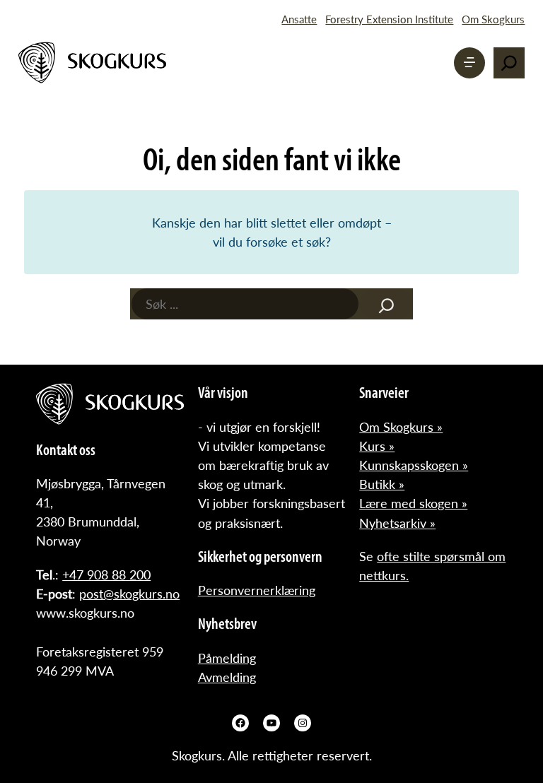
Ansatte (299, 18)
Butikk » (381, 484)
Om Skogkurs (493, 18)
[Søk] (386, 303)
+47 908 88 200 (106, 574)
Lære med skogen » (413, 503)
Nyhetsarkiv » (397, 522)
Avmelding (227, 676)
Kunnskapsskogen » (413, 464)
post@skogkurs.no (129, 593)
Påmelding (227, 657)
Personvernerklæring (256, 590)
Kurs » (377, 445)
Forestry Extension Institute (389, 18)
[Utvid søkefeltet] (509, 62)
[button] (469, 63)
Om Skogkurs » (401, 426)
